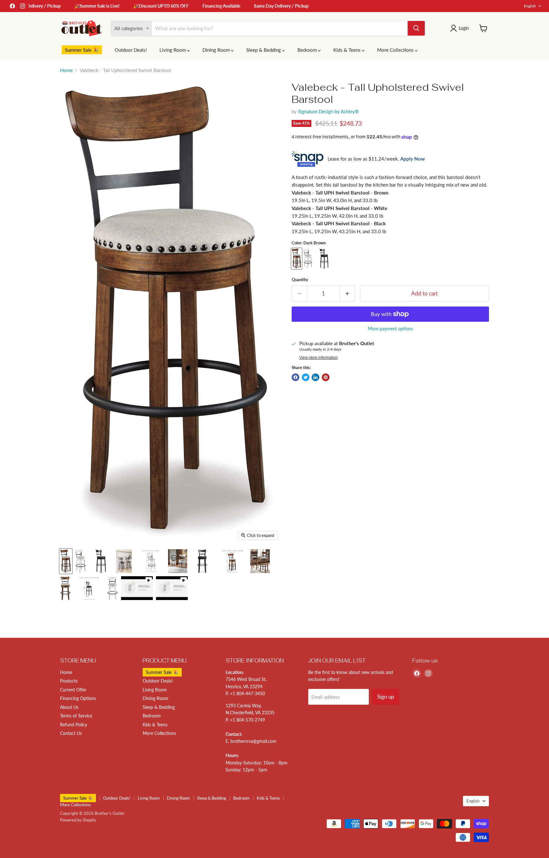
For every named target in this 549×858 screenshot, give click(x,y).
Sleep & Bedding (264, 50)
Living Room (173, 50)
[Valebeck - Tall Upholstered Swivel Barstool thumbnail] (65, 561)
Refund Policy (73, 724)
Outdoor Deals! (131, 50)
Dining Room (216, 50)
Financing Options (78, 698)
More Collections (396, 50)
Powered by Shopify (78, 819)
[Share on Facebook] (295, 377)
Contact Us (71, 733)
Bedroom (307, 50)
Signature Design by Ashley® (328, 111)
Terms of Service (76, 715)
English (530, 5)
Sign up (385, 696)
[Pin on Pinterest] (325, 377)
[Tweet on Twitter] (305, 377)
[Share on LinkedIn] (315, 377)
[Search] (416, 28)
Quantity (300, 279)
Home (66, 70)
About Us (69, 707)
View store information (318, 357)
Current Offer (73, 689)
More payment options (390, 328)
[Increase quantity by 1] (348, 293)
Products (69, 680)
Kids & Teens (347, 50)
